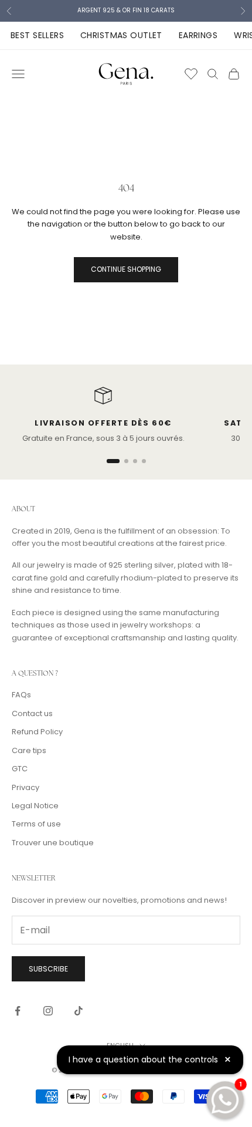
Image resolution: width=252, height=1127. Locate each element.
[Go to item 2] (126, 461)
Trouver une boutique (53, 842)
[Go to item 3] (135, 461)
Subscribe (48, 969)
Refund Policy (37, 731)
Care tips (29, 750)
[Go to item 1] (113, 461)
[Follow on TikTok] (78, 1011)
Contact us (32, 713)
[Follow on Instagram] (48, 1011)
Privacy (25, 787)
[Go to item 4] (144, 461)
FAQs (21, 694)
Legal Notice (35, 805)
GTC (20, 768)
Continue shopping (126, 269)
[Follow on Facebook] (17, 1011)
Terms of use (36, 823)
